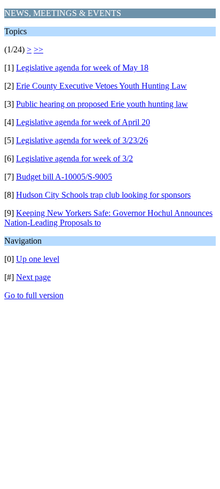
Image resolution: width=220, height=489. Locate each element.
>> (38, 49)
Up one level (37, 258)
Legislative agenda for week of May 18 (82, 67)
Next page (33, 277)
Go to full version (34, 295)
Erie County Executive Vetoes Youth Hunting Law (101, 85)
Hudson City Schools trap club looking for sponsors (103, 194)
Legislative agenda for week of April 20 (83, 122)
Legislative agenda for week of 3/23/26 (82, 140)
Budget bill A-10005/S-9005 (64, 176)
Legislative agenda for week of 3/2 (74, 158)
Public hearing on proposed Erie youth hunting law (102, 103)
